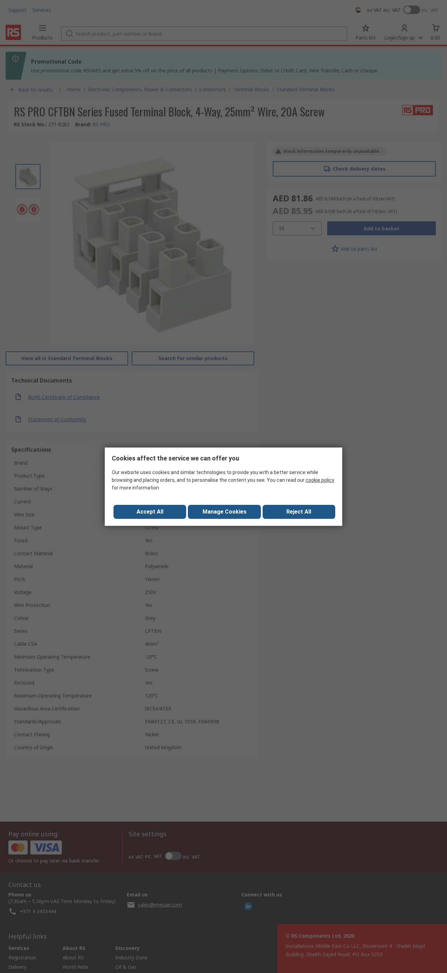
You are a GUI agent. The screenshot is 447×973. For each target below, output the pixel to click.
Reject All (298, 511)
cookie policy (320, 480)
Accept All (150, 511)
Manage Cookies (225, 511)
